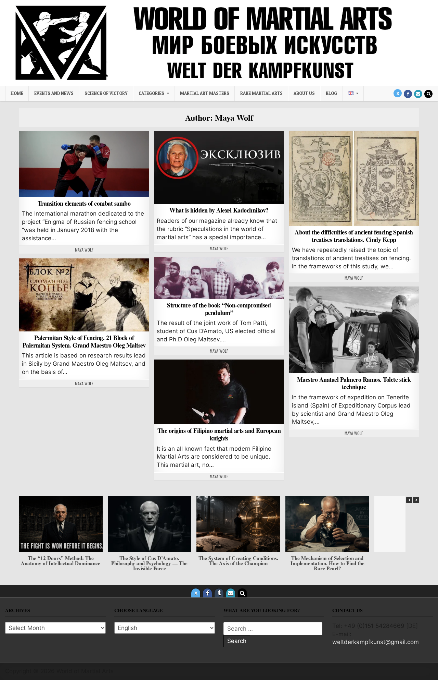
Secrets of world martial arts (84, 148)
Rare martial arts (261, 93)
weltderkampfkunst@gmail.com (375, 642)
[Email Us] (418, 94)
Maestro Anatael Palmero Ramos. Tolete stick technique (354, 383)
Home (17, 93)
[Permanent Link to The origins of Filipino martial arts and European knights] (219, 392)
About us (304, 93)
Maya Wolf (84, 250)
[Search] (428, 94)
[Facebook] (408, 94)
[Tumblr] (219, 592)
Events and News (54, 93)
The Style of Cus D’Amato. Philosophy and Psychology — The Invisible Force (149, 563)
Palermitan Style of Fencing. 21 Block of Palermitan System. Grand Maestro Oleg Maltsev (84, 341)
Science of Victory (106, 93)
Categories (151, 93)
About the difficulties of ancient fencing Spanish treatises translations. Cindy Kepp (354, 236)
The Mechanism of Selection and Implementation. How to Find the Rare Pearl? (327, 563)
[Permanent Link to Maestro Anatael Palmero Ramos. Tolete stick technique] (354, 330)
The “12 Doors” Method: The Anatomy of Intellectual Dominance (60, 560)
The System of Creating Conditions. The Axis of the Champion (238, 560)
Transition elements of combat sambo (84, 203)
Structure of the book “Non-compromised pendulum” (219, 309)
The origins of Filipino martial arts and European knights (219, 434)
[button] (416, 500)
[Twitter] (398, 93)
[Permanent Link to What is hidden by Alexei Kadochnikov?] (219, 167)
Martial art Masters (204, 93)
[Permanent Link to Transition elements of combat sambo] (84, 164)
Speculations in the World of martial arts (219, 148)
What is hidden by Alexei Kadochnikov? (219, 210)
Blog (331, 93)
